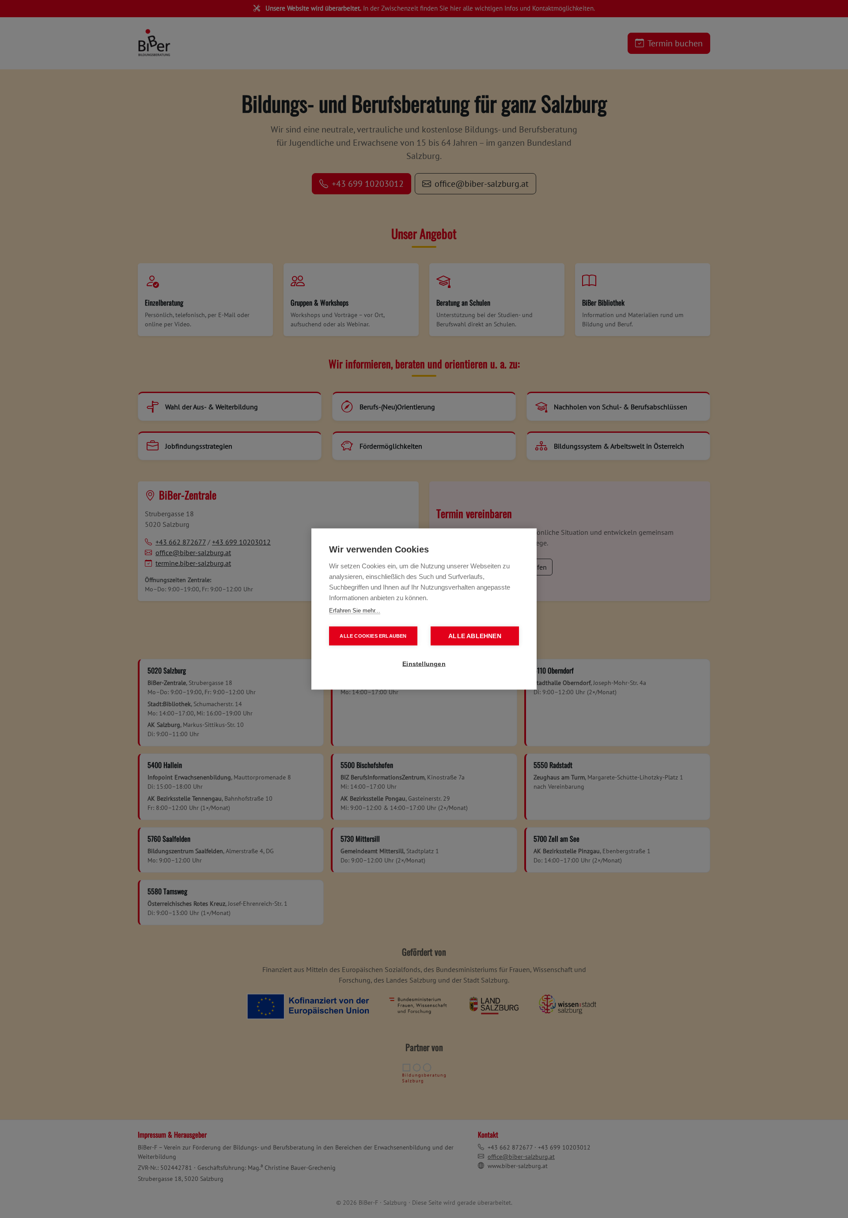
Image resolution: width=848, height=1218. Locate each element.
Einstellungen (424, 664)
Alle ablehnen (474, 636)
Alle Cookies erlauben (373, 636)
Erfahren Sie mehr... (354, 610)
